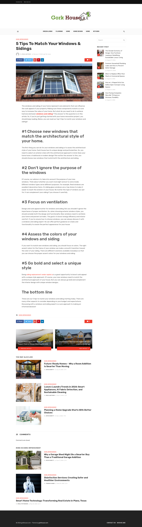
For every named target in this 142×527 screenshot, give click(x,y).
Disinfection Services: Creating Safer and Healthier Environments (66, 479)
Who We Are (27, 2)
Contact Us (19, 2)
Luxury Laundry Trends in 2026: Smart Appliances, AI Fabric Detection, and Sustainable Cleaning (64, 389)
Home (68, 31)
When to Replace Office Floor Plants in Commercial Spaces (115, 75)
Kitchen (96, 31)
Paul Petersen (23, 504)
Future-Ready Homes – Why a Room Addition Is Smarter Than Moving (67, 365)
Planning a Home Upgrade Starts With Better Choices (67, 411)
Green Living (47, 31)
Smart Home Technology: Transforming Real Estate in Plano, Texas (51, 501)
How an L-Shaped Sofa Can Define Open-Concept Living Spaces (115, 85)
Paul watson (26, 54)
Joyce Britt (50, 369)
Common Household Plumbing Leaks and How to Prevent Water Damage (115, 66)
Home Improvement (22, 39)
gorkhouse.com (43, 523)
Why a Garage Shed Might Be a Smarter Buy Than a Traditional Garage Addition (66, 455)
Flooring (59, 31)
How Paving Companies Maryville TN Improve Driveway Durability (113, 95)
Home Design (78, 31)
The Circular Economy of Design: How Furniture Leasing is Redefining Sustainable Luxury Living (114, 54)
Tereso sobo (50, 483)
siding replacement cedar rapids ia (39, 274)
